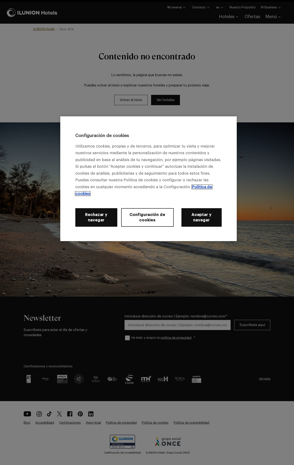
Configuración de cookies (147, 217)
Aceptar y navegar (202, 217)
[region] (148, 178)
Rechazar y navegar (96, 217)
